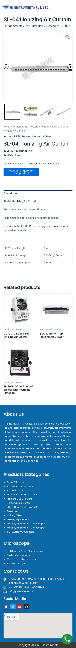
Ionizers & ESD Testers (25, 126)
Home (7, 126)
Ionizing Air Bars (50, 126)
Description (11, 193)
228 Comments (13, 26)
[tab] (38, 193)
